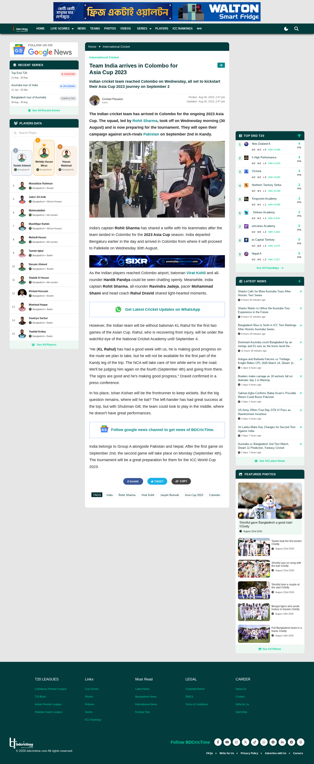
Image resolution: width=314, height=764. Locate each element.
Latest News (142, 688)
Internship (241, 712)
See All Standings (268, 267)
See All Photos (272, 649)
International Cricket (116, 46)
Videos (125, 28)
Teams (95, 28)
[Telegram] (291, 742)
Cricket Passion (112, 99)
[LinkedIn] (282, 742)
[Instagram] (236, 742)
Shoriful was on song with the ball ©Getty (286, 564)
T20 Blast (40, 696)
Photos (110, 28)
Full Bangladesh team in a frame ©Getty (286, 629)
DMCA (189, 696)
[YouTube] (227, 742)
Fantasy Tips (142, 712)
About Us (241, 688)
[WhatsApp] (264, 742)
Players (161, 28)
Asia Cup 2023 (194, 495)
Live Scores (92, 688)
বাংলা (199, 28)
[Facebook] (218, 742)
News (82, 28)
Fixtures (89, 704)
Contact (240, 696)
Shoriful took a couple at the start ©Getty (285, 586)
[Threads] (300, 742)
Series (88, 712)
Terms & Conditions (196, 704)
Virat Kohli (196, 273)
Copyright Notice (195, 688)
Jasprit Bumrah (169, 495)
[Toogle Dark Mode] (286, 28)
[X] (245, 742)
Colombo (214, 495)
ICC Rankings (183, 28)
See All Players (47, 344)
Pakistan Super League (48, 712)
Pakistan (151, 134)
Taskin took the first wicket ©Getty (286, 543)
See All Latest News (272, 460)
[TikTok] (254, 742)
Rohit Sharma (144, 121)
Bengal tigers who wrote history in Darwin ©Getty (285, 608)
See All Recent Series (46, 110)
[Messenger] (273, 742)
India (110, 495)
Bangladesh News (146, 696)
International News (146, 704)
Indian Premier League (48, 704)
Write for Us (242, 704)
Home (40, 28)
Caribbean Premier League (51, 688)
